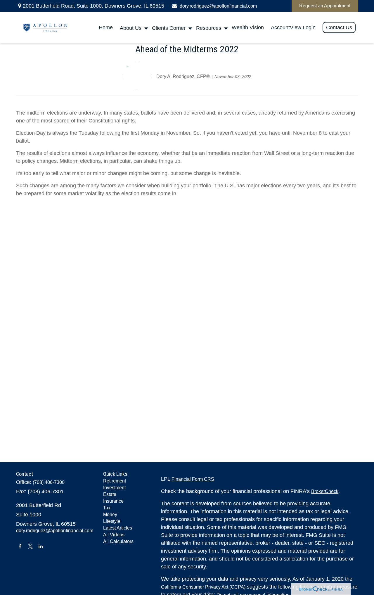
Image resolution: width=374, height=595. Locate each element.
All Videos (113, 534)
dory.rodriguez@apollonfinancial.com (218, 6)
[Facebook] (20, 546)
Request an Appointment (324, 5)
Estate (109, 494)
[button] (105, 27)
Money (110, 514)
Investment (114, 487)
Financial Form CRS (193, 479)
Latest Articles (117, 527)
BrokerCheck (324, 491)
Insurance (113, 501)
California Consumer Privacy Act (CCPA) (203, 586)
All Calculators (118, 541)
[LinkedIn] (40, 546)
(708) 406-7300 (49, 482)
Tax (106, 507)
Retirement (114, 480)
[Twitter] (30, 546)
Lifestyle (111, 521)
